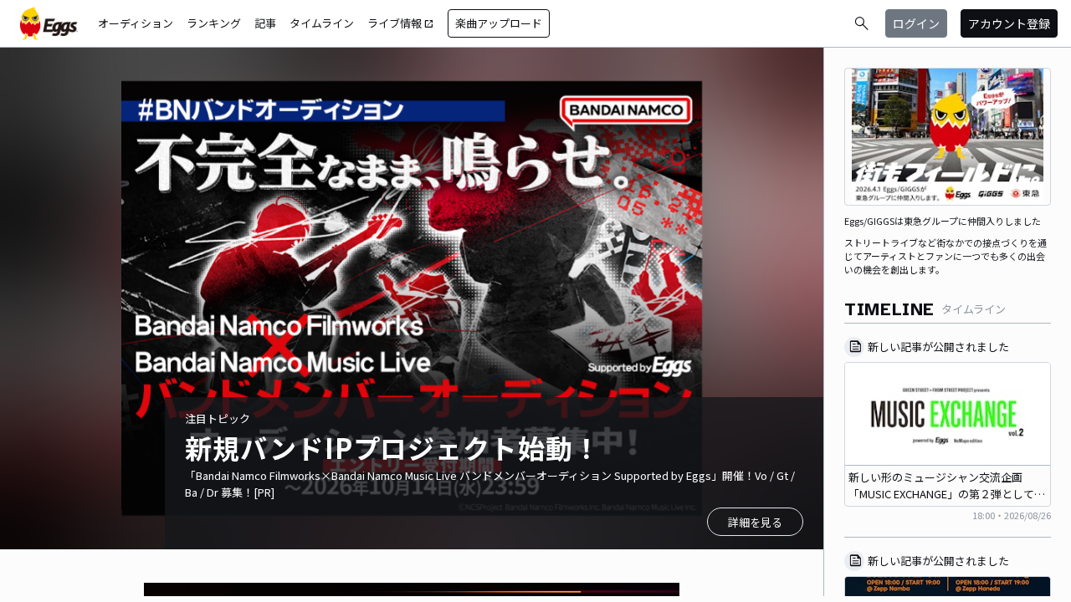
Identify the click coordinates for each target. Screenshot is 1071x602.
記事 (265, 23)
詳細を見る (755, 522)
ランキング (214, 23)
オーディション (135, 23)
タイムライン (322, 23)
